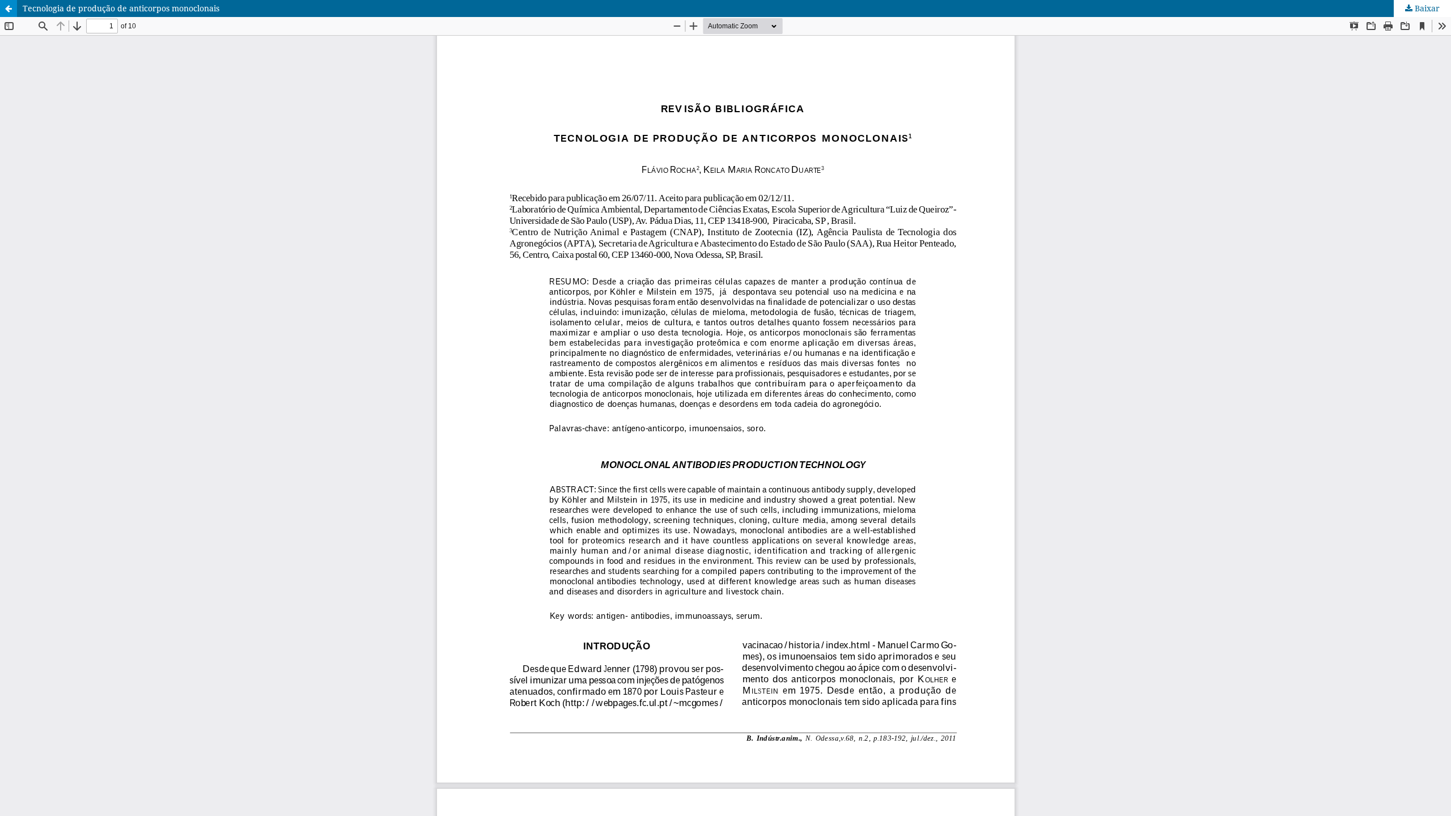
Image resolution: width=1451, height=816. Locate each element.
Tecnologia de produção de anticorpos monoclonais (121, 8)
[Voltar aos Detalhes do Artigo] (8, 8)
